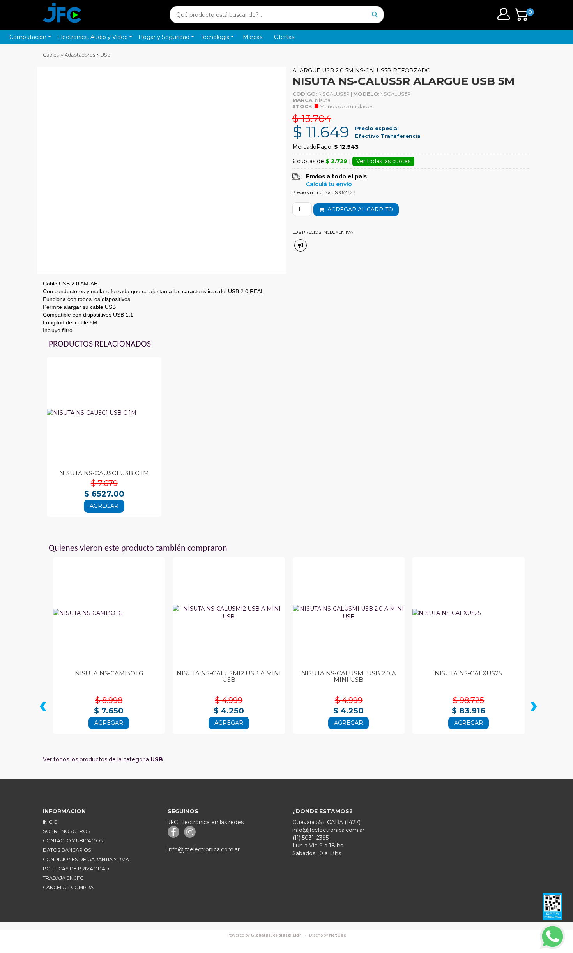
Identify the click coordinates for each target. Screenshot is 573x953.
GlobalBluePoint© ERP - (267, 935)
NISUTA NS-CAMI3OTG (109, 673)
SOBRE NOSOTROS (66, 831)
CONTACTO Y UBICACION (73, 841)
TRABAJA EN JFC (63, 878)
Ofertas (284, 37)
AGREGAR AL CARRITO (358, 209)
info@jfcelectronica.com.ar (204, 849)
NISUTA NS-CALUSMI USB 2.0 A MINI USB (348, 676)
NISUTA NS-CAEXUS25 (468, 673)
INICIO (50, 822)
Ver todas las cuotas (383, 161)
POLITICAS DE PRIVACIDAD (76, 869)
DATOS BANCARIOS (67, 850)
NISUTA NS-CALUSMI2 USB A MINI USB (229, 676)
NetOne (327, 935)
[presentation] (43, 708)
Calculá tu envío (329, 184)
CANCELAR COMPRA (68, 887)
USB (105, 54)
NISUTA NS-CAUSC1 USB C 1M (104, 473)
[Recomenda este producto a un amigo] (300, 245)
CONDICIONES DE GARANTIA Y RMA (86, 859)
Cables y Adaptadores (69, 54)
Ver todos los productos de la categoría (103, 759)
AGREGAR (104, 505)
